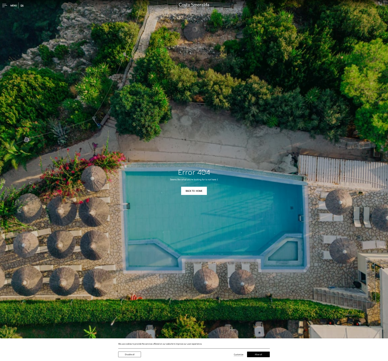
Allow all (258, 354)
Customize (238, 354)
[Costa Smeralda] (194, 4)
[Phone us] (380, 4)
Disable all (129, 354)
